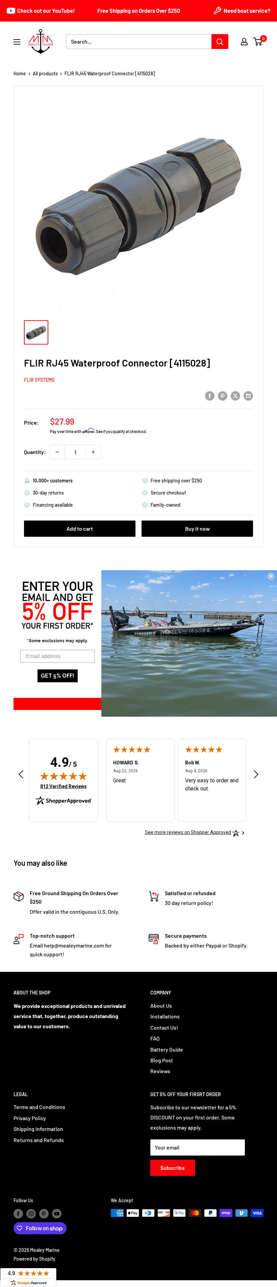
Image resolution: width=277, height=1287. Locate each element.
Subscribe (172, 1167)
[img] (63, 776)
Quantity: (35, 452)
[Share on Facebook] (210, 395)
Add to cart (80, 528)
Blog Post (161, 1060)
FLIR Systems (39, 380)
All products (45, 73)
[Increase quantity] (93, 452)
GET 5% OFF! (57, 676)
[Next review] (256, 776)
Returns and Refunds (39, 1140)
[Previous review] (21, 776)
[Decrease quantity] (57, 452)
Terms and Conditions (39, 1107)
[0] (258, 41)
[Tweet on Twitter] (235, 395)
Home (20, 73)
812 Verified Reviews (63, 786)
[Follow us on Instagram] (31, 1213)
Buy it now (197, 528)
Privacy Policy (30, 1118)
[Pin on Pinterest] (222, 395)
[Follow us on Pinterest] (44, 1213)
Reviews (160, 1071)
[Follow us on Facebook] (18, 1213)
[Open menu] (17, 42)
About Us (161, 1005)
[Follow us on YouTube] (56, 1213)
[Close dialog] (271, 576)
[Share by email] (248, 395)
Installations (165, 1016)
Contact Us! (164, 1027)
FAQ (154, 1038)
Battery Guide (166, 1049)
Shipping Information (38, 1129)
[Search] (219, 41)
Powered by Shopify (34, 1259)
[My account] (244, 41)
